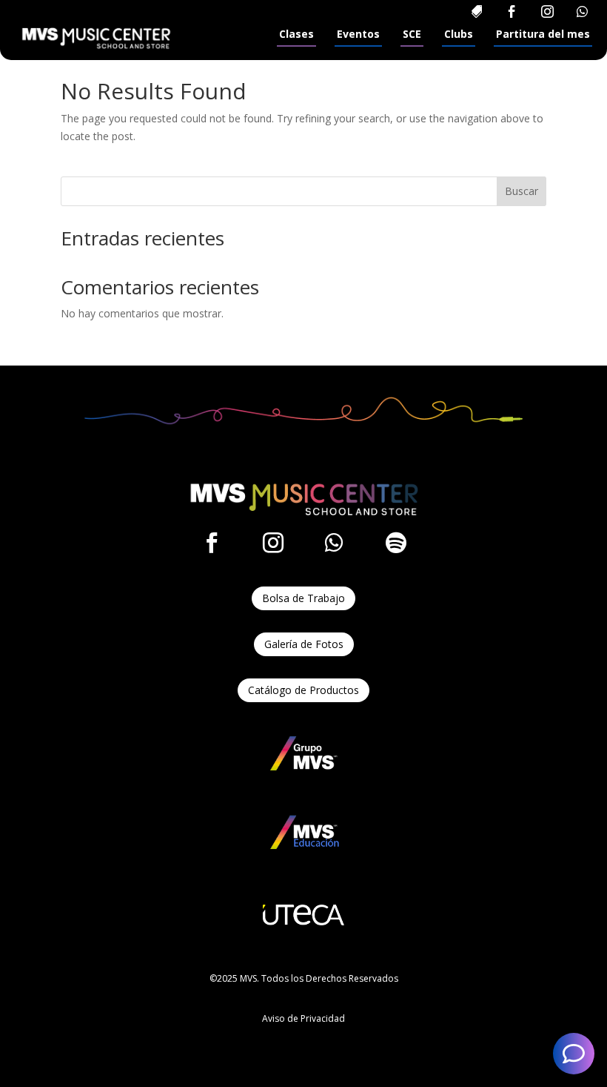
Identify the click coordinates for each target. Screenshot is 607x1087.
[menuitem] (476, 11)
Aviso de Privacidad (303, 1018)
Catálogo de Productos (303, 690)
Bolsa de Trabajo (303, 598)
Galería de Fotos (303, 644)
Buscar (521, 191)
